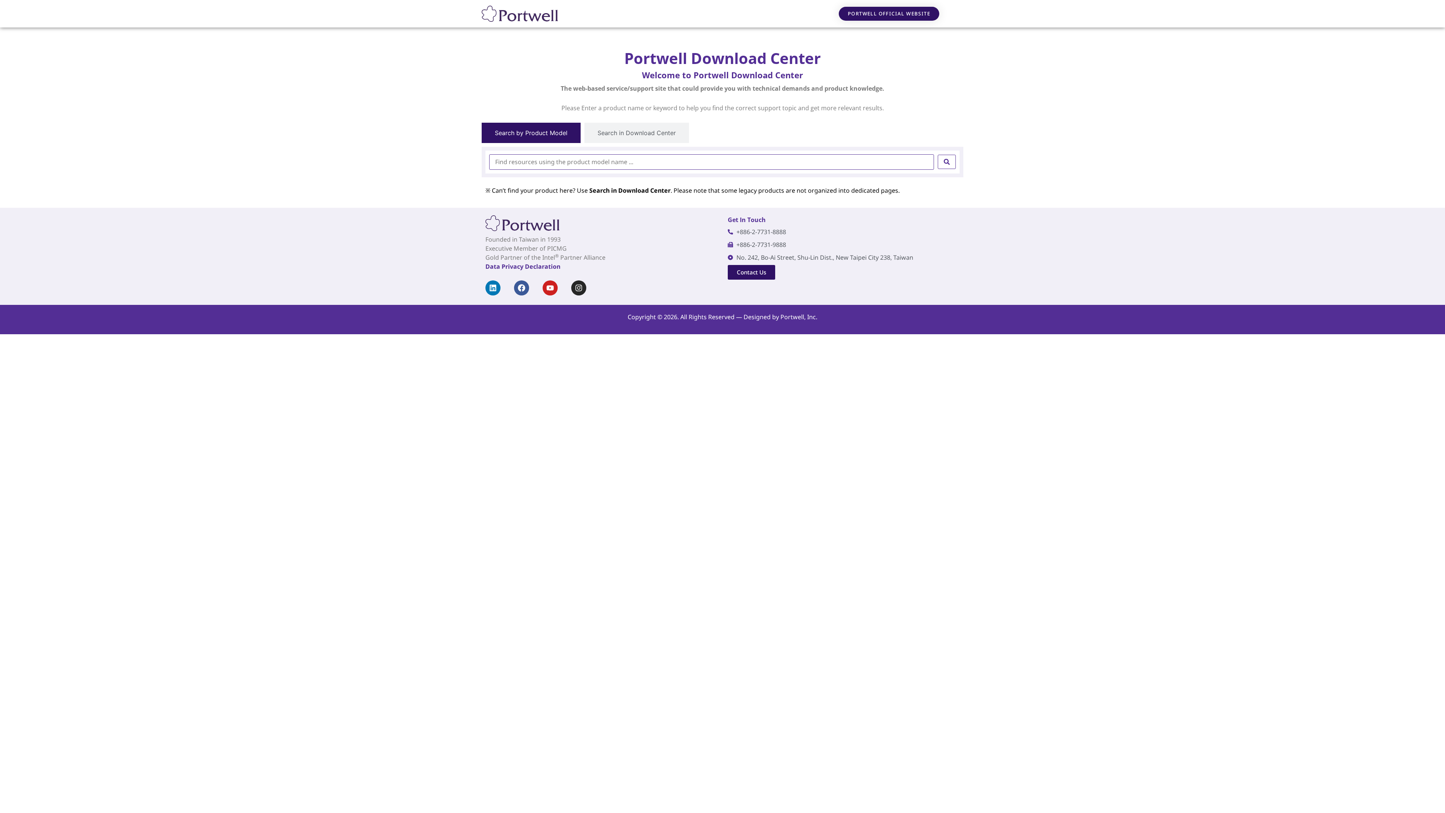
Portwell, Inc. (798, 317)
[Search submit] (947, 162)
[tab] (531, 133)
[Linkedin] (492, 287)
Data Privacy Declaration (522, 266)
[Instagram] (578, 287)
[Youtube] (550, 287)
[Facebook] (521, 287)
